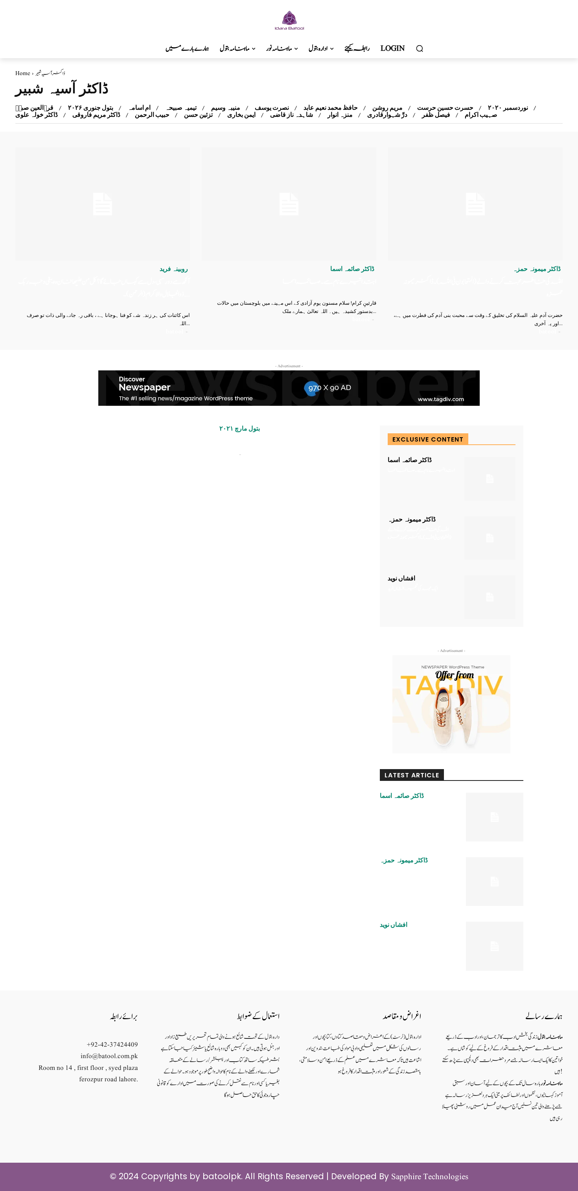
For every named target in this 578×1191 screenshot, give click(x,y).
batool (174, 331)
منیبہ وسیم (225, 108)
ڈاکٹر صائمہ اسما (352, 269)
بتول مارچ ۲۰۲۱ (239, 428)
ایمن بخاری (241, 115)
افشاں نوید (401, 578)
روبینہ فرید (174, 269)
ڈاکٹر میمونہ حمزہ (537, 269)
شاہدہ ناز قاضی (291, 115)
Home (22, 74)
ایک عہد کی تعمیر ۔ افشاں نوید (413, 589)
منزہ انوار (340, 115)
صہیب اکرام (481, 115)
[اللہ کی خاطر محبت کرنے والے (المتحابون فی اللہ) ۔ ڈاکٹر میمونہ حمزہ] (475, 204)
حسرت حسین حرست (445, 108)
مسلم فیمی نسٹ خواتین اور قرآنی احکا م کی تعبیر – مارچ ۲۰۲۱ (274, 443)
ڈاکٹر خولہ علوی (36, 115)
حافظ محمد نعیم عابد (331, 108)
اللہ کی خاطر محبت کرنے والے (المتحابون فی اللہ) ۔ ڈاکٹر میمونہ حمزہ (419, 534)
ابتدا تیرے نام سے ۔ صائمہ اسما (329, 281)
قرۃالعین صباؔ (34, 108)
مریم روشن (387, 108)
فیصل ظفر (436, 115)
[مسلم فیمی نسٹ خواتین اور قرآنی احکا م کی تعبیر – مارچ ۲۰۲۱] (136, 468)
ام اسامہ (139, 108)
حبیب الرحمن (152, 115)
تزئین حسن (198, 115)
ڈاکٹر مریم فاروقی (96, 115)
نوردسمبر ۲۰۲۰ (508, 108)
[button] (419, 48)
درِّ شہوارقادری (387, 115)
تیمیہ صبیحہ (181, 108)
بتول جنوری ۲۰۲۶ (90, 108)
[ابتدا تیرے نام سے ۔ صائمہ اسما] (289, 204)
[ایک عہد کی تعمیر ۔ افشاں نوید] (489, 597)
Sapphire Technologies (429, 1177)
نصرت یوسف (272, 108)
